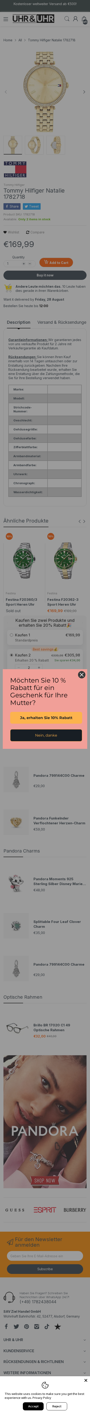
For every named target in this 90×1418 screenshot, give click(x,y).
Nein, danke (46, 735)
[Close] (86, 1380)
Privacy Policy (42, 1398)
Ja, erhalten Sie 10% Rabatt (46, 718)
